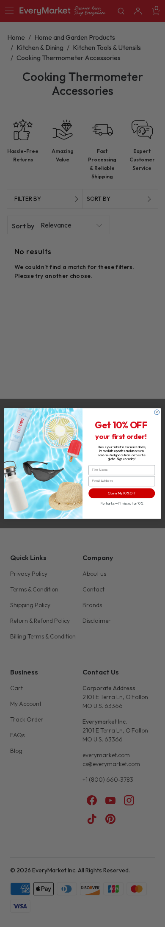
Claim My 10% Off (122, 493)
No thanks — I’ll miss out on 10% (122, 503)
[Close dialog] (157, 412)
